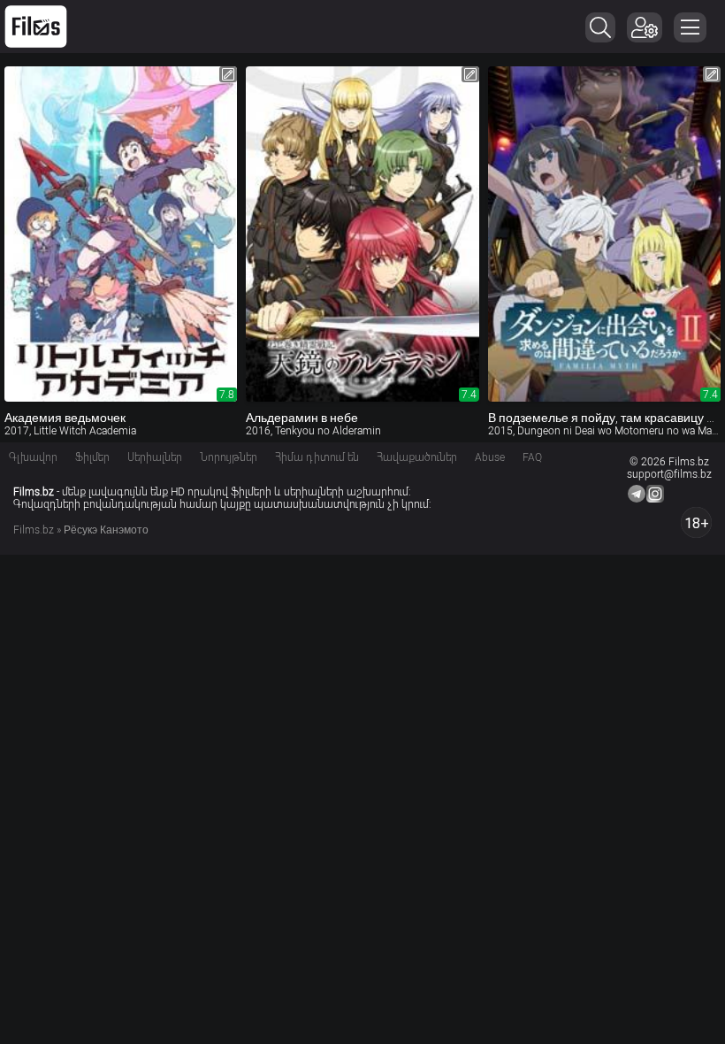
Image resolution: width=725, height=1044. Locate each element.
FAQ (532, 457)
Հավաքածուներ (417, 457)
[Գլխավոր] (36, 26)
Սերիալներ (154, 457)
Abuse (490, 457)
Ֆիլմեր (92, 457)
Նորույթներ (228, 457)
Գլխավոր (33, 457)
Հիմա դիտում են (317, 457)
